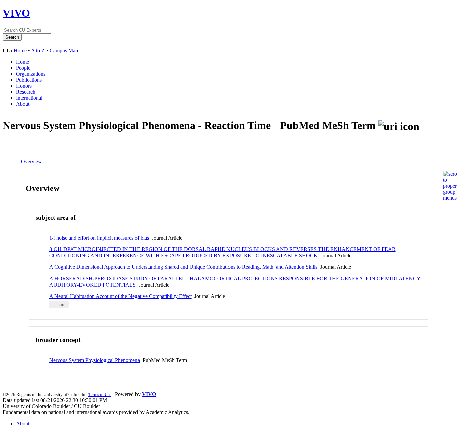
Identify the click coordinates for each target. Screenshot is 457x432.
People (23, 68)
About (22, 104)
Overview (31, 161)
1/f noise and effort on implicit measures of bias (99, 238)
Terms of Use (99, 394)
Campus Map (64, 50)
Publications (29, 80)
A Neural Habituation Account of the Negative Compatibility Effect (120, 296)
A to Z (38, 50)
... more (58, 304)
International (29, 98)
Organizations (30, 74)
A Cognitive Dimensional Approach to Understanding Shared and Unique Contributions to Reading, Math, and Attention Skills (183, 267)
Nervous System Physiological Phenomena (94, 360)
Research (25, 92)
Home (20, 50)
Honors (24, 86)
